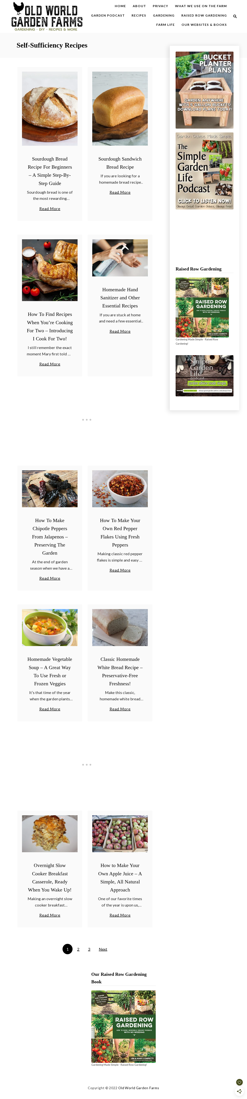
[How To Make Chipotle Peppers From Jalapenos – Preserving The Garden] (50, 488)
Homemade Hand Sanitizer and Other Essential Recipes (120, 298)
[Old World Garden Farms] (47, 16)
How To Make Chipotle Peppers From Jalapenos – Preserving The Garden (50, 537)
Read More (49, 209)
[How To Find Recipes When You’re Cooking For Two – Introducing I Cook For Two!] (50, 270)
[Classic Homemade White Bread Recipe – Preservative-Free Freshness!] (120, 627)
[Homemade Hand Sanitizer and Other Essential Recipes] (120, 257)
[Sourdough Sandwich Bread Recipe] (120, 109)
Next (103, 949)
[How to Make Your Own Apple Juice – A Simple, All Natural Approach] (120, 833)
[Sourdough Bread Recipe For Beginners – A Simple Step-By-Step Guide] (50, 109)
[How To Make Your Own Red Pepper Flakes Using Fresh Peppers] (120, 488)
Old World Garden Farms (138, 1088)
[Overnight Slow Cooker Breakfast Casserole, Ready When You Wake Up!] (50, 833)
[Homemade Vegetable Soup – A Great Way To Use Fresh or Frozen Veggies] (50, 627)
